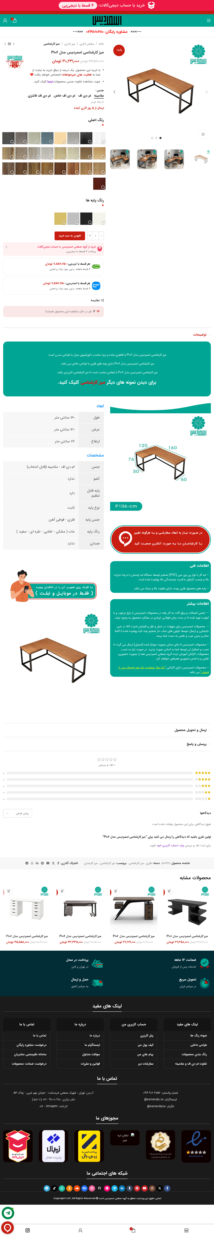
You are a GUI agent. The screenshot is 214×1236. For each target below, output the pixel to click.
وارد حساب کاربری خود (170, 845)
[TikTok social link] (54, 1188)
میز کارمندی (91, 863)
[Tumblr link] (129, 1188)
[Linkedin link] (37, 863)
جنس (100, 90)
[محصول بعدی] (5, 44)
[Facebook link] (58, 863)
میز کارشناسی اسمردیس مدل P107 (27, 936)
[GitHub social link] (99, 1188)
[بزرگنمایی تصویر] (203, 134)
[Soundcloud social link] (77, 1188)
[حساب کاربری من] (5, 20)
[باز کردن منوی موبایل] (209, 20)
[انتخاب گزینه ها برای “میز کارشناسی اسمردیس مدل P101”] (169, 890)
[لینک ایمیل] (48, 863)
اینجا (50, 81)
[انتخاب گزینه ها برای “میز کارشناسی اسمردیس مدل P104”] (62, 890)
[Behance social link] (84, 1188)
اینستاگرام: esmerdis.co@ (160, 1099)
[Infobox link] (107, 31)
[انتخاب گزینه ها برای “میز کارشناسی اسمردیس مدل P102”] (116, 890)
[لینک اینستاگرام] (152, 1188)
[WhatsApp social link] (32, 863)
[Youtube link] (144, 1188)
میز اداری (69, 44)
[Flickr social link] (107, 1188)
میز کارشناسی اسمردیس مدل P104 (80, 936)
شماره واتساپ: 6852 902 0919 (160, 1093)
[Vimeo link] (114, 1188)
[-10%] (187, 908)
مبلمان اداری (87, 44)
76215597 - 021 (48, 1106)
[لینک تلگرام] (27, 863)
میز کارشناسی (51, 44)
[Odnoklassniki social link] (69, 1188)
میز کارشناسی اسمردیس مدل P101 (187, 936)
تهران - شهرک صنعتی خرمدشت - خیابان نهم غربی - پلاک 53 (49, 1093)
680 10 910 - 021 (52, 1099)
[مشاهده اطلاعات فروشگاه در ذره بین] (124, 1137)
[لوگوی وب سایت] (107, 20)
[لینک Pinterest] (42, 863)
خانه (101, 44)
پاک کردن (96, 102)
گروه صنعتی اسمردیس (159, 654)
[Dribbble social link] (92, 1188)
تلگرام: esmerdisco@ (160, 1106)
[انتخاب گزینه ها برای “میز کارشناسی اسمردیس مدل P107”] (9, 890)
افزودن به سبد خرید (70, 236)
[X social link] (53, 863)
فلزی (149, 863)
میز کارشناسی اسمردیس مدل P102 (134, 936)
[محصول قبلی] (13, 44)
